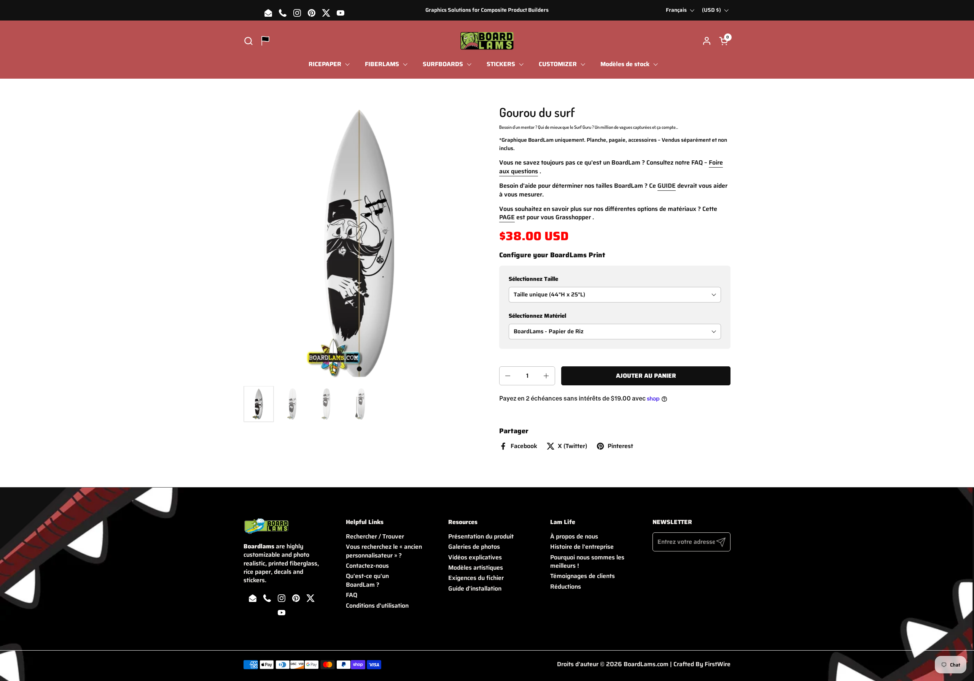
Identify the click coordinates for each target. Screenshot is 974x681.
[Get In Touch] (265, 41)
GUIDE (666, 185)
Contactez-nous (367, 565)
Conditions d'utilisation (377, 605)
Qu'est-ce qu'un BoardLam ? (367, 580)
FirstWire (717, 664)
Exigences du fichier (476, 578)
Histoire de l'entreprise (582, 546)
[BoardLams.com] (486, 41)
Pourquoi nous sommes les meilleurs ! (587, 561)
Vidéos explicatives (475, 557)
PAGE (507, 217)
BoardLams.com (646, 664)
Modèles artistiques (475, 567)
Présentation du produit (481, 536)
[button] (248, 41)
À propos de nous (574, 536)
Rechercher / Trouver (375, 536)
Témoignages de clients (582, 576)
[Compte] (706, 41)
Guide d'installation (474, 588)
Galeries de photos (474, 546)
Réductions (565, 586)
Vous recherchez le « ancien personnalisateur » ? (384, 551)
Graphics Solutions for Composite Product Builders (487, 10)
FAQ (351, 595)
